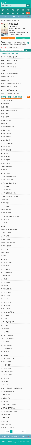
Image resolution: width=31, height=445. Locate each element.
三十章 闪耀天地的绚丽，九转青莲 (9, 196)
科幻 (2, 13)
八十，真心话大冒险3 (6, 375)
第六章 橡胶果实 (5, 117)
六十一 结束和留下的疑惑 (7, 312)
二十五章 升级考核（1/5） (7, 179)
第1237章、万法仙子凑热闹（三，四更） (11, 83)
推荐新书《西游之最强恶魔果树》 (9, 229)
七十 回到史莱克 (5, 342)
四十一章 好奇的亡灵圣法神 (8, 242)
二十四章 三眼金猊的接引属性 (8, 176)
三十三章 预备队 (5, 206)
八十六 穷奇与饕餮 (5, 394)
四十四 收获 (4, 256)
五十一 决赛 (4, 279)
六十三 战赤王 (4, 318)
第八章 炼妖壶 (4, 123)
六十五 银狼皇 (4, 325)
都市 (18, 10)
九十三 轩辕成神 (5, 418)
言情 (8, 13)
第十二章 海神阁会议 (6, 137)
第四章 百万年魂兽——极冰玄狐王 (9, 110)
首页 (2, 10)
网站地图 (16, 442)
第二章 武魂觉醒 (5, 103)
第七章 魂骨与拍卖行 (6, 120)
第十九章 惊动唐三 (5, 160)
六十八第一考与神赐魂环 (7, 335)
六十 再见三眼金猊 (5, 308)
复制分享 (27, 50)
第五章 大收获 (4, 113)
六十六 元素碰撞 (5, 328)
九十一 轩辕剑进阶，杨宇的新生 (9, 411)
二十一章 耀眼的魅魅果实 (7, 166)
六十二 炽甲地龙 (5, 315)
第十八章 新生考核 (5, 156)
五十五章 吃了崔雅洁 (6, 292)
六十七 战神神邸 (5, 332)
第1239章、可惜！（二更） (8, 77)
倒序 (28, 97)
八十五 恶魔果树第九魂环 (7, 391)
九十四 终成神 (4, 421)
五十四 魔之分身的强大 (6, 289)
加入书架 (8, 38)
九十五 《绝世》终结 (6, 424)
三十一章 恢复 (4, 199)
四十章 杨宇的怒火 (5, 239)
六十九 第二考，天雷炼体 (7, 338)
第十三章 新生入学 (5, 140)
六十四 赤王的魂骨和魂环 (7, 322)
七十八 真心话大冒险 (6, 368)
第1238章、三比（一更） (7, 80)
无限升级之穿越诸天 (12, 47)
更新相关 (3, 70)
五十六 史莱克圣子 (5, 295)
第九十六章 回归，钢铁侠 (7, 428)
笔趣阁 (3, 2)
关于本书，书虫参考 (6, 232)
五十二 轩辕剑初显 (5, 282)
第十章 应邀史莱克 (5, 130)
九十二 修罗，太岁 (5, 414)
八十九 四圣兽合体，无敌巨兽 (8, 404)
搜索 (28, 5)
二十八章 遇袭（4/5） (6, 189)
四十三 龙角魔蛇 (5, 252)
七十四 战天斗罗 (5, 355)
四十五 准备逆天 (5, 259)
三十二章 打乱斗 (5, 203)
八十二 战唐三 (4, 381)
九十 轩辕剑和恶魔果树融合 (8, 408)
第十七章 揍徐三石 (5, 153)
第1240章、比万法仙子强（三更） (9, 73)
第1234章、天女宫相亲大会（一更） (10, 93)
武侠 (13, 10)
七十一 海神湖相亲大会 (6, 345)
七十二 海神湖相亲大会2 (7, 348)
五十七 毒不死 (4, 299)
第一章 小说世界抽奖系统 (7, 100)
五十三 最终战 (4, 285)
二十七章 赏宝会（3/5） (7, 186)
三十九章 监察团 (5, 236)
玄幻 (8, 10)
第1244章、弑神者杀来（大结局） (9, 57)
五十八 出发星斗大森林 (6, 302)
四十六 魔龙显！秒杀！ (6, 262)
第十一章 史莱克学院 (6, 133)
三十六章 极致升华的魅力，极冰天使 (10, 216)
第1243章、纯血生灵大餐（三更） (9, 60)
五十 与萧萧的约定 (5, 275)
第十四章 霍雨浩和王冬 (6, 143)
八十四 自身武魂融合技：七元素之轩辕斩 (11, 388)
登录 (28, 13)
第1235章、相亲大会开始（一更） (9, 90)
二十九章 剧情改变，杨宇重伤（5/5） (10, 193)
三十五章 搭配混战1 (6, 213)
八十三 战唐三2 (5, 385)
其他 (13, 13)
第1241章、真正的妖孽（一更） (9, 67)
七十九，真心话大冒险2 (7, 371)
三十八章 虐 (4, 222)
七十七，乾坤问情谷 (6, 365)
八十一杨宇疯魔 (5, 378)
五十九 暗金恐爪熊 (5, 305)
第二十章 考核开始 (5, 163)
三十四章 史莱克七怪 (6, 209)
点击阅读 (23, 38)
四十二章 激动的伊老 (6, 246)
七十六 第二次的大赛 (6, 361)
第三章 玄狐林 (4, 107)
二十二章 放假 (4, 170)
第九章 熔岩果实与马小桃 (7, 127)
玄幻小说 (8, 20)
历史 (23, 10)
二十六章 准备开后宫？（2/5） (8, 183)
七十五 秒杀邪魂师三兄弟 (7, 358)
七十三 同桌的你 (5, 351)
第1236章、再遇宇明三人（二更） (9, 86)
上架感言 (3, 226)
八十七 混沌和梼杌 (5, 398)
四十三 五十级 (4, 249)
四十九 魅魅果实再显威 (6, 272)
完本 (23, 13)
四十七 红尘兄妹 (5, 265)
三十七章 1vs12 (5, 219)
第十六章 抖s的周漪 (6, 150)
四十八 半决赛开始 (5, 269)
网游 (28, 10)
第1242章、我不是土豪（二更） (9, 63)
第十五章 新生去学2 (6, 146)
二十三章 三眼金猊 (5, 173)
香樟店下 (14, 26)
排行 (18, 13)
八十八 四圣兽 (4, 401)
